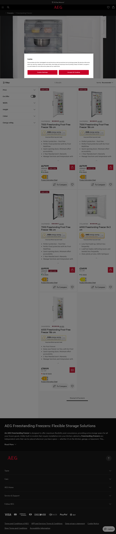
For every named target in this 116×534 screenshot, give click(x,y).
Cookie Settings (42, 72)
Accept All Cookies (74, 72)
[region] (59, 65)
